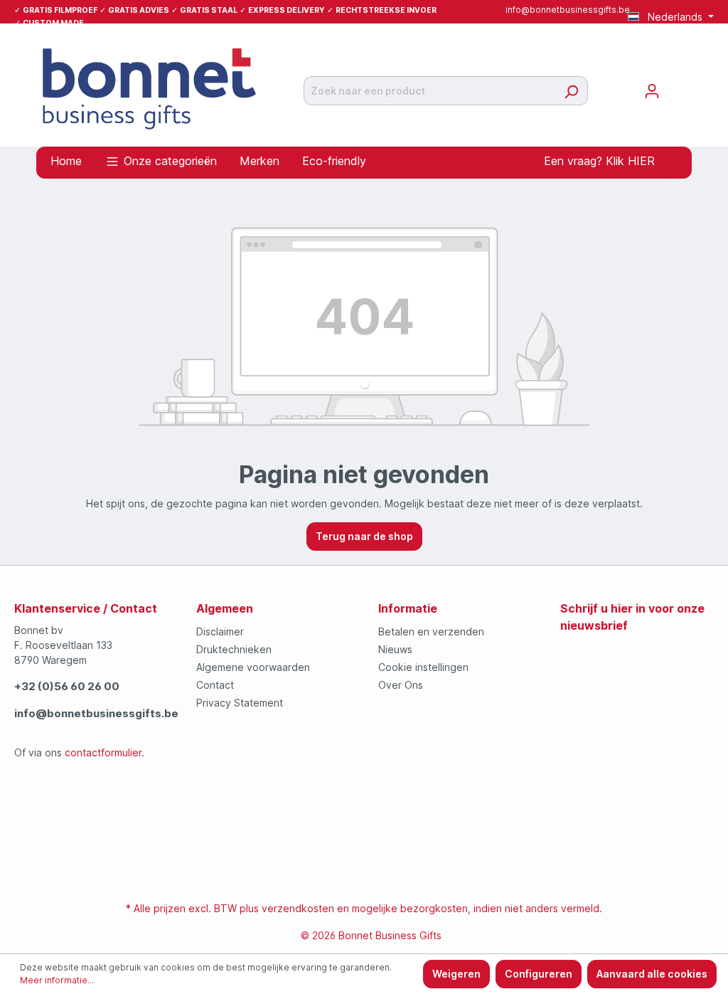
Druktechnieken (234, 649)
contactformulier (103, 752)
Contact (215, 685)
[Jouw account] (652, 91)
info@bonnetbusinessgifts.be (567, 9)
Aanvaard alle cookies (651, 974)
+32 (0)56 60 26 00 (66, 686)
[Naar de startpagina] (149, 87)
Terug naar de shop (364, 536)
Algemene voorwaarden (253, 667)
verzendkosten (298, 908)
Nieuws (395, 649)
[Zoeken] (571, 90)
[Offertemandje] (676, 86)
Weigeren (456, 974)
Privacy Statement (239, 703)
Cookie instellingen (423, 667)
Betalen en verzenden (431, 631)
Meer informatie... (57, 980)
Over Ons (400, 685)
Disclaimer (220, 631)
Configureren (538, 974)
